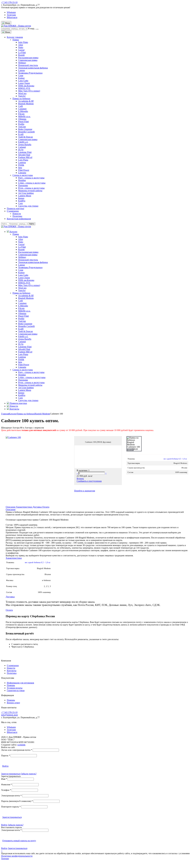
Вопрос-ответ (13, 702)
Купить (80, 478)
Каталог (13, 414)
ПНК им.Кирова (26, 86)
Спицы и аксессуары (22, 175)
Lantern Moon (24, 195)
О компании (13, 211)
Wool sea (22, 93)
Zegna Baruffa (24, 144)
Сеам (20, 75)
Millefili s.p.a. (24, 116)
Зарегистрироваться (10, 773)
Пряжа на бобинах (21, 98)
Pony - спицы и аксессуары (31, 178)
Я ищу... (32, 28)
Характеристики (24, 507)
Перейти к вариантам (84, 491)
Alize (20, 45)
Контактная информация (19, 218)
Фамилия (6, 784)
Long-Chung (24, 83)
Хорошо (5, 858)
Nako (20, 47)
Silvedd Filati (24, 155)
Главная (5, 414)
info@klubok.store (9, 715)
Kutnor (21, 78)
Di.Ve (20, 149)
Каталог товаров (15, 37)
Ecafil (20, 134)
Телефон (6, 790)
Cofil (20, 106)
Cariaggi (22, 147)
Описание (11, 507)
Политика (17, 216)
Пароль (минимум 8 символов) (17, 801)
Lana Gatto (23, 80)
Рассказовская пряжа (28, 57)
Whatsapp (11, 12)
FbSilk (21, 165)
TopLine (22, 126)
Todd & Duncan (25, 137)
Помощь (11, 685)
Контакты (11, 670)
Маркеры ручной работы (30, 190)
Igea (20, 167)
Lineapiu (22, 172)
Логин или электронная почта (16, 750)
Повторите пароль (11, 806)
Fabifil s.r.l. (23, 142)
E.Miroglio (23, 111)
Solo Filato (23, 42)
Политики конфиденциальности (17, 856)
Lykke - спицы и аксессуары (31, 183)
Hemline (22, 180)
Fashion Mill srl (25, 157)
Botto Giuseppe (25, 129)
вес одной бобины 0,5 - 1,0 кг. (175, 459)
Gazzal (21, 50)
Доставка (37, 507)
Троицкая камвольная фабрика (33, 68)
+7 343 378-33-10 (9, 2)
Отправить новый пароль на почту (19, 840)
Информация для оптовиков (20, 683)
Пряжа (15, 39)
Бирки (21, 198)
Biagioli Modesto (26, 103)
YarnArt (21, 96)
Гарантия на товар (16, 690)
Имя (4, 779)
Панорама (23, 185)
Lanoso (21, 70)
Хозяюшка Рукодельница (30, 73)
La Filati (22, 52)
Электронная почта (11, 795)
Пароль (5, 755)
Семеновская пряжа (27, 60)
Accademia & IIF (26, 101)
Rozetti (21, 55)
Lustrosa (22, 162)
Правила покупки (15, 208)
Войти (5, 766)
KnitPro (21, 201)
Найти (31, 224)
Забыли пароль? (28, 773)
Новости (16, 213)
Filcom (21, 114)
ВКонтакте (12, 17)
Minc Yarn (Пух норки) (29, 91)
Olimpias (22, 119)
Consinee (22, 109)
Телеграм (11, 15)
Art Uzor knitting (26, 193)
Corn (20, 203)
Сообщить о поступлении (89, 481)
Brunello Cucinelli (26, 132)
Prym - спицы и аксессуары (31, 188)
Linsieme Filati (25, 152)
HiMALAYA (24, 88)
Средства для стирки (28, 206)
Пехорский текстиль (28, 65)
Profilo (21, 124)
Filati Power (23, 170)
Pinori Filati (23, 121)
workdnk (21, 745)
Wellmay (22, 63)
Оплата (45, 507)
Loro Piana (23, 160)
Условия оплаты (14, 688)
